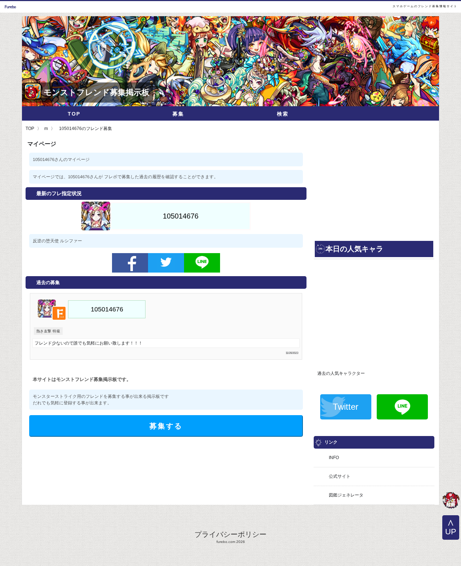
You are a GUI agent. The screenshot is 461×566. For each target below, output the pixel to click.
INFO (334, 457)
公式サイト (339, 476)
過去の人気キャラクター (341, 373)
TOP (74, 114)
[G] (451, 501)
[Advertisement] (374, 189)
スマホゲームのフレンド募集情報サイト (425, 6)
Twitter (345, 407)
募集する (166, 426)
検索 (282, 114)
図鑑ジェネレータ (346, 495)
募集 (178, 114)
